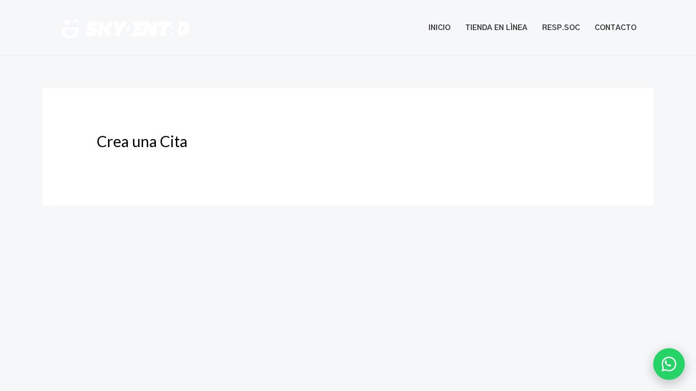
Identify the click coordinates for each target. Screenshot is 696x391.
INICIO (439, 28)
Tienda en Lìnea (496, 28)
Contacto (615, 28)
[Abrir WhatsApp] (669, 364)
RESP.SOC (561, 28)
